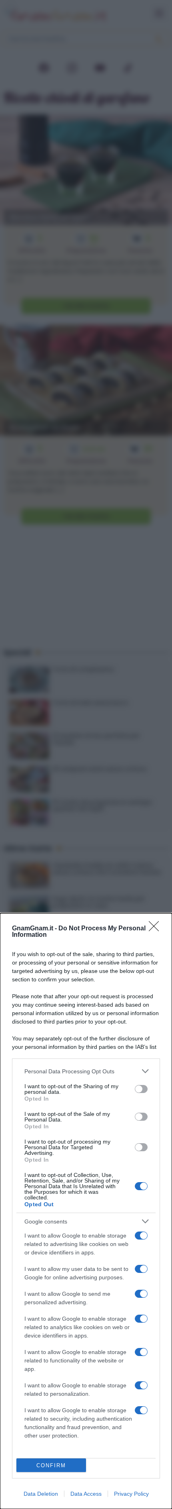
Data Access (86, 1494)
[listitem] (86, 1071)
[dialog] (86, 1211)
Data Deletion (41, 1494)
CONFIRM (51, 1465)
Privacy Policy (131, 1494)
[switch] (141, 1089)
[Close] (156, 928)
